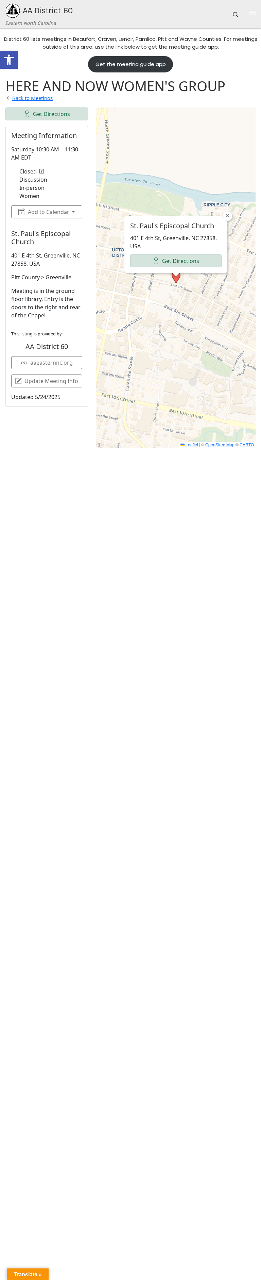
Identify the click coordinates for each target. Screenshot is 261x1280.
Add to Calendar (48, 212)
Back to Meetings (32, 98)
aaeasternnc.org (51, 362)
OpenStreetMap (219, 444)
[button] (9, 60)
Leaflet (191, 444)
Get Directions (51, 114)
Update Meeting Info (51, 381)
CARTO (247, 444)
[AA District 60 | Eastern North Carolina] (12, 10)
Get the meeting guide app (130, 64)
